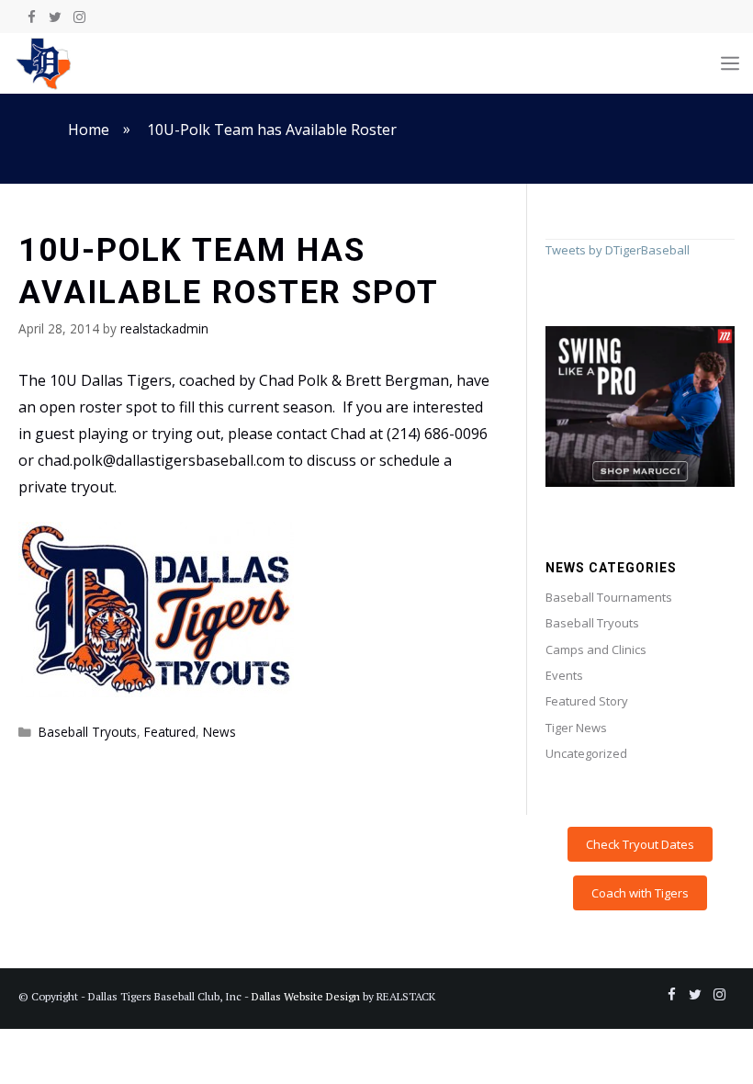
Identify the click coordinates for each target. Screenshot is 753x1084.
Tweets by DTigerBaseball (617, 250)
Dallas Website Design (306, 996)
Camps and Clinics (595, 649)
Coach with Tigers (640, 893)
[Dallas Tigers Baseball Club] (44, 63)
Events (564, 675)
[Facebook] (31, 17)
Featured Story (586, 701)
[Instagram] (79, 17)
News (219, 731)
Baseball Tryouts (88, 731)
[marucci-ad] (640, 482)
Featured (170, 731)
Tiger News (576, 727)
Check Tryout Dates (640, 844)
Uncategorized (586, 753)
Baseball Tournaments (608, 597)
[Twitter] (55, 17)
